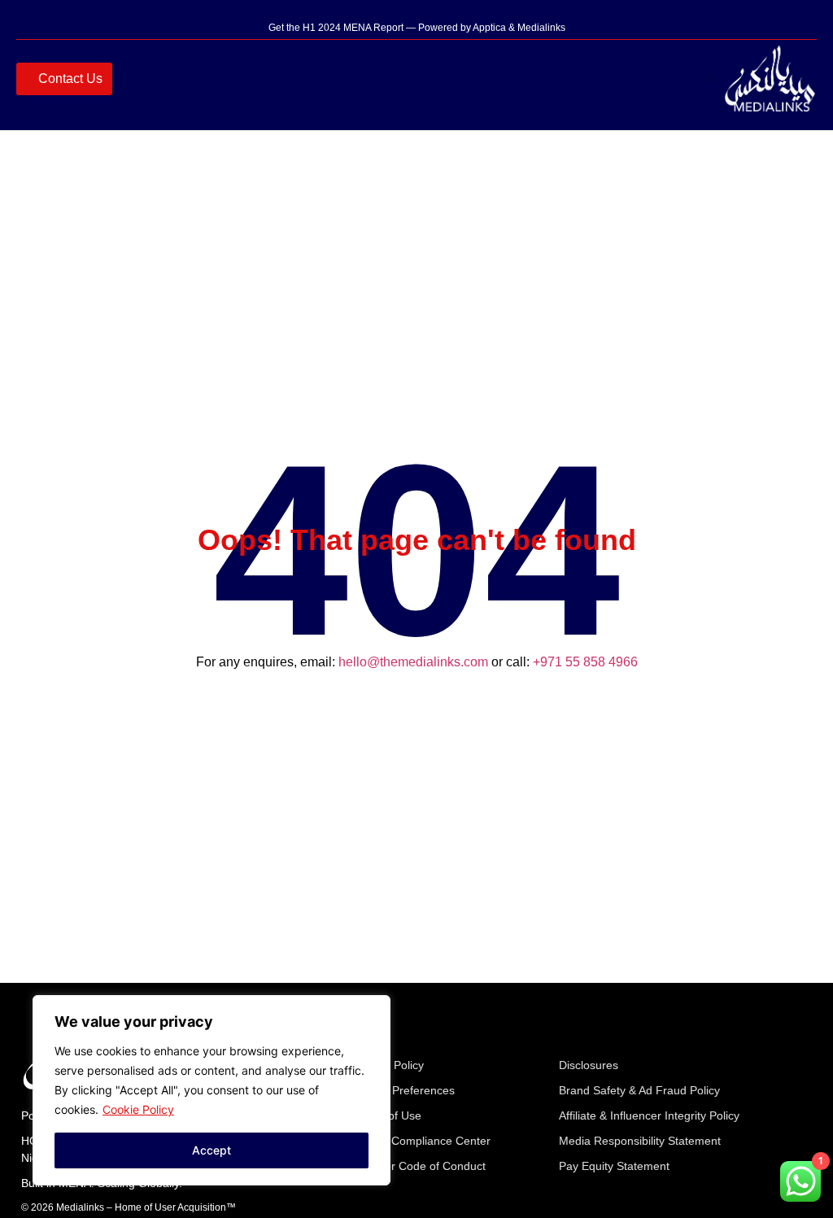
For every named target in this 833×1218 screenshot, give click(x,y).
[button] (710, 78)
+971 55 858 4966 (585, 662)
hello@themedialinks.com (413, 662)
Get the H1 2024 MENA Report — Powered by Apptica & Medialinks (416, 27)
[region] (211, 1090)
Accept (211, 1150)
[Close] (373, 1009)
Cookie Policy (138, 1109)
